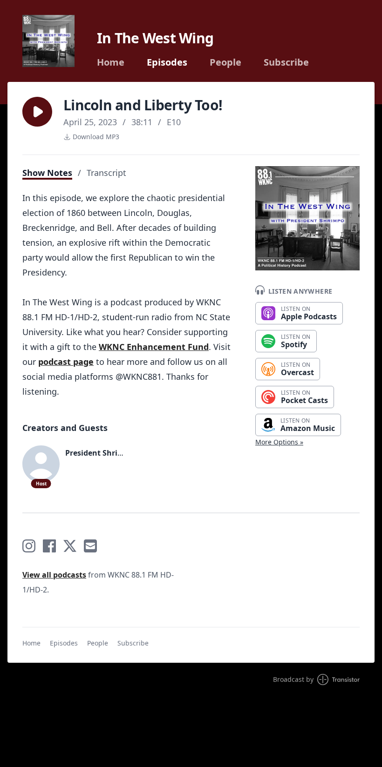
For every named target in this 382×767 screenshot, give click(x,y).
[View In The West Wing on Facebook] (49, 545)
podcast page (66, 361)
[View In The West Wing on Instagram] (28, 545)
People (225, 62)
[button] (37, 112)
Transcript (106, 172)
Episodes (167, 62)
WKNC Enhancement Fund (154, 346)
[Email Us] (90, 545)
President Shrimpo (99, 453)
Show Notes (47, 172)
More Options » (279, 441)
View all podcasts (54, 575)
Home (110, 62)
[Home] (48, 41)
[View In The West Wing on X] (69, 545)
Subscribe (286, 62)
